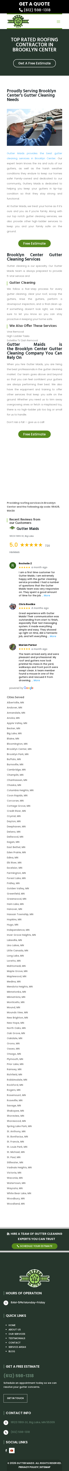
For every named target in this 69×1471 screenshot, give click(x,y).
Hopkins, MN (14, 919)
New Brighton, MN (17, 1017)
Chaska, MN (14, 785)
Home (12, 1325)
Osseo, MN (13, 1048)
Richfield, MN (14, 1074)
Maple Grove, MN (17, 971)
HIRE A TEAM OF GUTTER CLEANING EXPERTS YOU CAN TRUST (36, 1236)
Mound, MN (13, 1007)
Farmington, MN (16, 873)
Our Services (17, 1334)
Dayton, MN (14, 821)
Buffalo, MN (14, 759)
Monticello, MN (15, 1002)
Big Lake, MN (14, 733)
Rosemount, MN (16, 1095)
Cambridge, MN (16, 769)
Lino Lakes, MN (15, 945)
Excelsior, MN (14, 867)
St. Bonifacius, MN (17, 1136)
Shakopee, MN (15, 1110)
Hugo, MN (12, 924)
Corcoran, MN (15, 800)
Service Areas (17, 1347)
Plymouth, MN (15, 1059)
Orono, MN (13, 1043)
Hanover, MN (14, 909)
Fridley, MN (13, 883)
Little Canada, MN (17, 950)
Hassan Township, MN (20, 914)
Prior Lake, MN (15, 1064)
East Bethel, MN (16, 847)
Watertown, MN (16, 1183)
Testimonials (17, 1338)
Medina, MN (14, 981)
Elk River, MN (14, 862)
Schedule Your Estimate (36, 1246)
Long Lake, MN (15, 955)
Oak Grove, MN (16, 1033)
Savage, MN (14, 1105)
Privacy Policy (28, 1467)
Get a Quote (34, 4)
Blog (12, 1351)
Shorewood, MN (16, 1121)
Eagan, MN (13, 842)
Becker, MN (13, 728)
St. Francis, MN (15, 1141)
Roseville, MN (14, 1100)
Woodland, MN (16, 1203)
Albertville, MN (15, 702)
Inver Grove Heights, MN (21, 935)
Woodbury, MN (16, 1198)
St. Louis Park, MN (17, 1147)
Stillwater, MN (15, 1162)
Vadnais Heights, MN (19, 1167)
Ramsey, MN (14, 1069)
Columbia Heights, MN (20, 790)
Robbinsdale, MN (17, 1079)
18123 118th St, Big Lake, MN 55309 (33, 1422)
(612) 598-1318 (37, 10)
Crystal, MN (14, 816)
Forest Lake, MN (16, 878)
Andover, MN (14, 707)
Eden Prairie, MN (16, 852)
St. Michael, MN (16, 1152)
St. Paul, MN (13, 1157)
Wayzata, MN (15, 1188)
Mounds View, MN (17, 1012)
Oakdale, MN (14, 1038)
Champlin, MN (15, 775)
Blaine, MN (13, 738)
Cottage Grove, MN (18, 806)
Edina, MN (12, 857)
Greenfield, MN (16, 893)
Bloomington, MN (17, 743)
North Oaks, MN (16, 1028)
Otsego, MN (14, 1054)
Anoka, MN (13, 718)
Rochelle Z (25, 563)
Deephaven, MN (16, 826)
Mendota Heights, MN (20, 986)
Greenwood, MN (16, 899)
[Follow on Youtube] (12, 1450)
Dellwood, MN (15, 836)
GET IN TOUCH (15, 1398)
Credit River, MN (16, 811)
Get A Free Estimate (34, 63)
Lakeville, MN (14, 940)
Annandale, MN (16, 712)
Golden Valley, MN (18, 888)
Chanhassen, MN (17, 780)
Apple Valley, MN (17, 723)
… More (46, 595)
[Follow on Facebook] (6, 1450)
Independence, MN (18, 930)
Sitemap (45, 1467)
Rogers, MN (13, 1090)
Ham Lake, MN (15, 904)
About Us (15, 1329)
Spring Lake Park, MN (19, 1126)
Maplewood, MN (16, 976)
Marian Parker (28, 645)
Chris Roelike (27, 604)
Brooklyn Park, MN (17, 754)
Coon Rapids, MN (17, 795)
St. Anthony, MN (16, 1131)
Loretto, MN (14, 960)
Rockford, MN (15, 1085)
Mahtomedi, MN (16, 966)
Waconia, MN (15, 1178)
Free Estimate (34, 243)
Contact (15, 1342)
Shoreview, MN (15, 1115)
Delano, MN (13, 831)
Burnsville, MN (15, 764)
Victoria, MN (14, 1172)
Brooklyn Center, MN (19, 749)
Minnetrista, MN (16, 997)
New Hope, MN (15, 1023)
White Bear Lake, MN (19, 1193)
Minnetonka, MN (16, 991)
